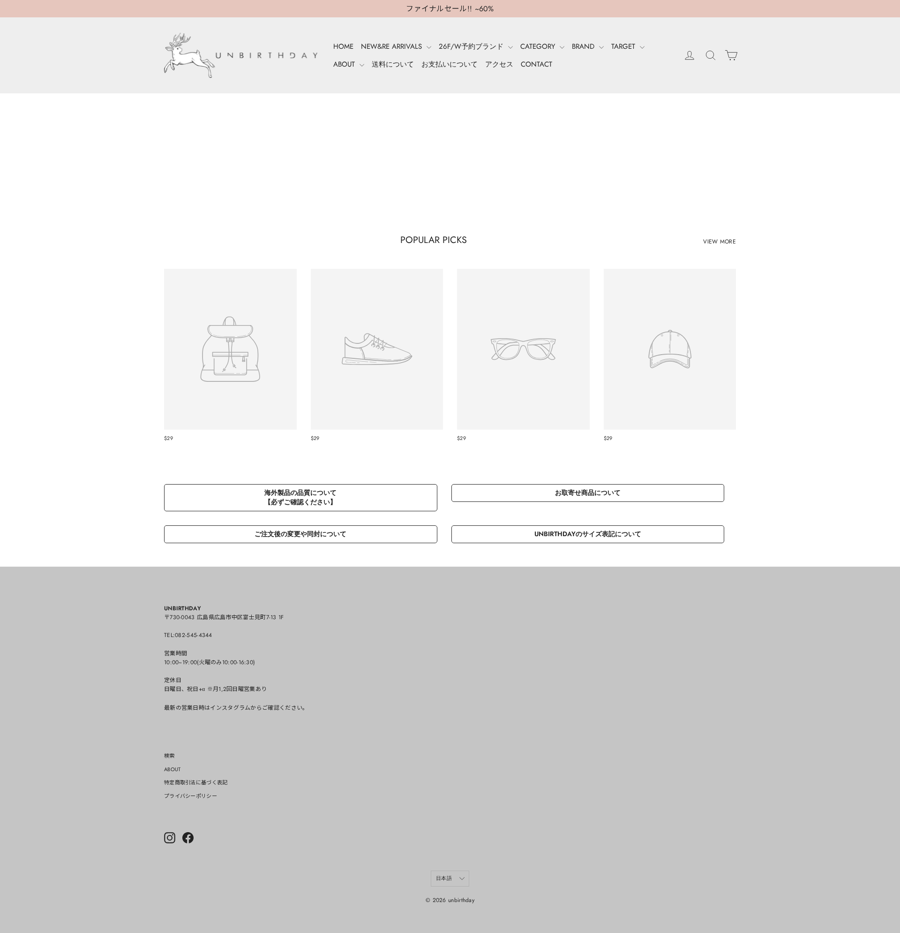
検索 (169, 755)
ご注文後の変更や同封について (300, 534)
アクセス (499, 64)
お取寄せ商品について (588, 492)
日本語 (444, 878)
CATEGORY (538, 46)
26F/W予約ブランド (472, 46)
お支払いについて (449, 64)
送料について (393, 64)
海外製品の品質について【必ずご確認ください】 (300, 497)
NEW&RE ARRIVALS (392, 46)
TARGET (624, 46)
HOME (343, 46)
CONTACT (536, 64)
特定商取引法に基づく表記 (196, 782)
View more (719, 241)
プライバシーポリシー (190, 796)
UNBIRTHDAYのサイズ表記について (587, 534)
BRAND (584, 46)
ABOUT (345, 64)
